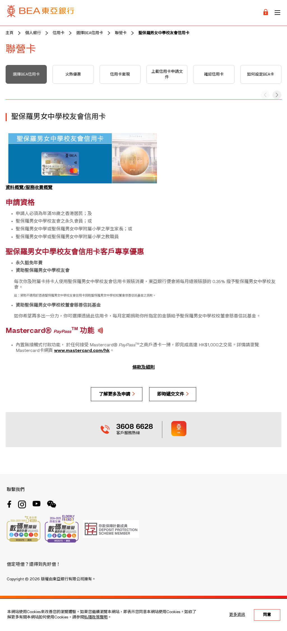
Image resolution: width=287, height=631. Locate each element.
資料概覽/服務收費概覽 (29, 188)
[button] (276, 94)
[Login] (265, 12)
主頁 (9, 33)
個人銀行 (33, 33)
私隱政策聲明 (96, 617)
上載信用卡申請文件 (167, 74)
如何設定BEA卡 (260, 74)
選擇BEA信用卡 (89, 33)
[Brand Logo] (41, 12)
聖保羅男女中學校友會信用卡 (163, 33)
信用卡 (58, 33)
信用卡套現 (120, 74)
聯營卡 (121, 33)
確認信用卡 (214, 74)
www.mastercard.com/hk (82, 351)
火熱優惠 (73, 74)
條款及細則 (143, 367)
